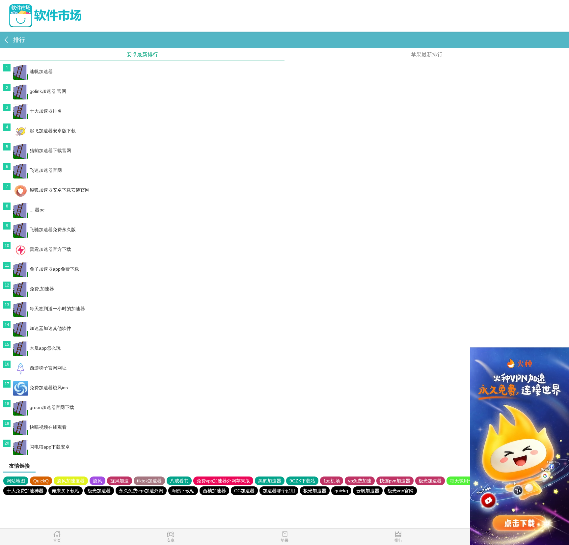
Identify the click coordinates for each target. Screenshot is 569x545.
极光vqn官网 (401, 490)
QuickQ (41, 480)
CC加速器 (244, 490)
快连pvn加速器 (395, 480)
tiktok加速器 (149, 480)
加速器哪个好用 (279, 490)
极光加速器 (430, 480)
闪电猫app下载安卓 (50, 447)
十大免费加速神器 (25, 490)
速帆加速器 (41, 71)
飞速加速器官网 (46, 170)
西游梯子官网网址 (48, 367)
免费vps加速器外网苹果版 (223, 480)
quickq (341, 490)
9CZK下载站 (302, 480)
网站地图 (16, 480)
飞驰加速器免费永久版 (53, 229)
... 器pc (37, 209)
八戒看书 (179, 480)
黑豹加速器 (269, 480)
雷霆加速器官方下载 (50, 249)
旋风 (97, 480)
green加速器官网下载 (52, 407)
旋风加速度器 (71, 480)
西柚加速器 (214, 490)
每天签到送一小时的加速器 (57, 308)
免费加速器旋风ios (49, 387)
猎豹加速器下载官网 (50, 150)
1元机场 (331, 480)
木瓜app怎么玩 (45, 348)
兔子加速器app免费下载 (54, 269)
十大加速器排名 (46, 111)
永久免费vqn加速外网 (141, 490)
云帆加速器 (367, 490)
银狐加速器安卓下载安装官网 (60, 190)
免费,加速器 (42, 288)
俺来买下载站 (65, 490)
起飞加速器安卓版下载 (53, 130)
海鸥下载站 (183, 490)
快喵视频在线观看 (48, 427)
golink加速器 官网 (48, 91)
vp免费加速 (359, 480)
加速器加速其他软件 (50, 328)
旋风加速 (119, 480)
